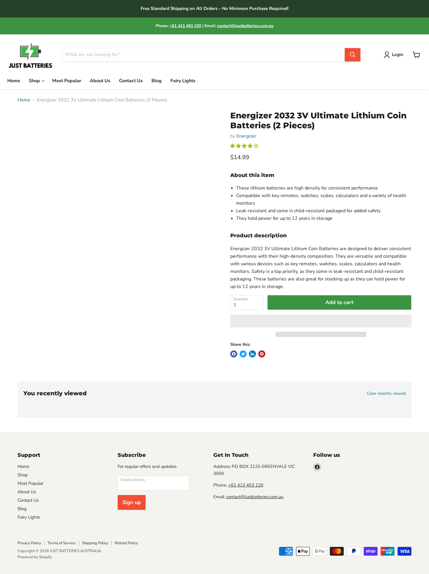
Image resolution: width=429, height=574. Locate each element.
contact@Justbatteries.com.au (245, 26)
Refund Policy (126, 543)
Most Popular (66, 81)
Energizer (246, 136)
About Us (100, 81)
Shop (35, 81)
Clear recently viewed (386, 393)
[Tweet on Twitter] (243, 353)
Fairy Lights (183, 81)
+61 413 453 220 (185, 26)
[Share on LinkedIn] (252, 353)
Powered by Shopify (35, 557)
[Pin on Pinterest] (261, 353)
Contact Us (131, 81)
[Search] (352, 55)
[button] (244, 146)
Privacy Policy (29, 543)
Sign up (131, 502)
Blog (156, 81)
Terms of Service (62, 543)
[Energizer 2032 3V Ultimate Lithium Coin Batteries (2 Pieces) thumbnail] (27, 127)
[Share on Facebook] (233, 353)
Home (13, 81)
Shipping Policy (95, 543)
